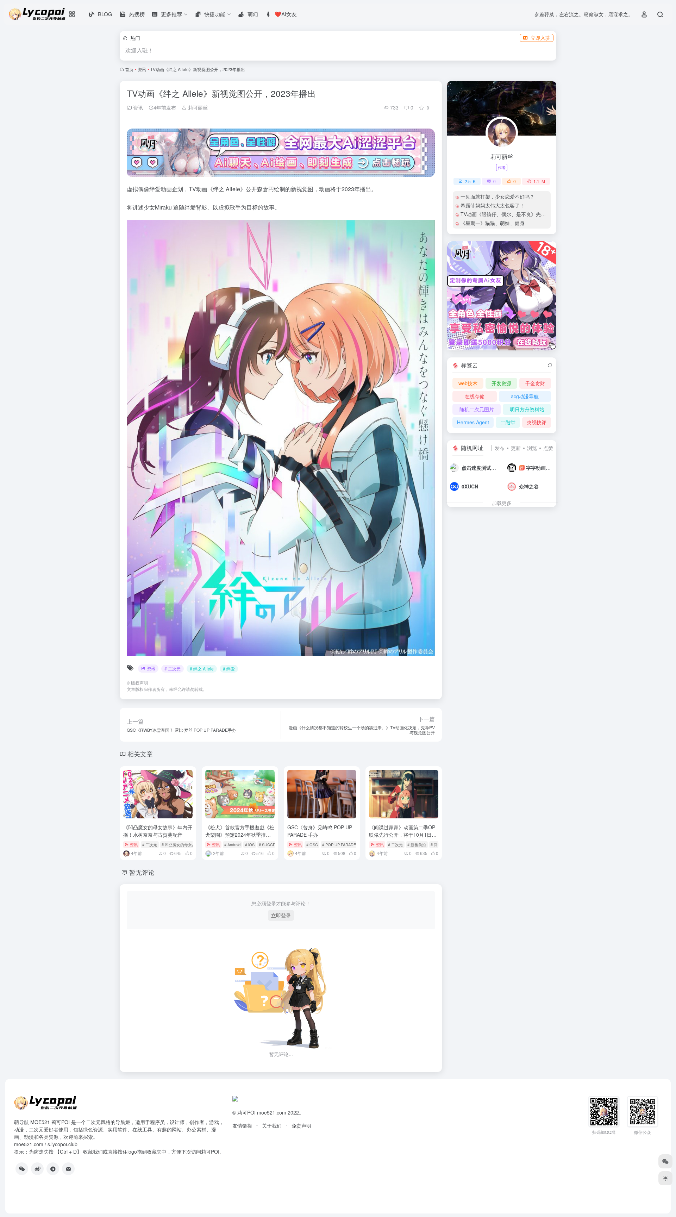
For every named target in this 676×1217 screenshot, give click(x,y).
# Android (232, 844)
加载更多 (502, 502)
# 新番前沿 (416, 844)
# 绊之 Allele (202, 669)
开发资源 (501, 383)
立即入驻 (540, 37)
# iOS (250, 844)
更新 (516, 447)
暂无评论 (142, 871)
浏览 (532, 447)
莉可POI (246, 1112)
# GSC (312, 844)
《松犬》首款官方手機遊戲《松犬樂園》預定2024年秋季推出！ (239, 834)
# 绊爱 (229, 669)
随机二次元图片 (476, 409)
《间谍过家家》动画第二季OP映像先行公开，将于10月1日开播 (403, 834)
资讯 (142, 69)
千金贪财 (535, 383)
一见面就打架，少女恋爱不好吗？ (497, 196)
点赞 (548, 447)
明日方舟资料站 (527, 409)
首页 (129, 69)
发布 (500, 447)
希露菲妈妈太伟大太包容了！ (493, 205)
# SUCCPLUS (271, 844)
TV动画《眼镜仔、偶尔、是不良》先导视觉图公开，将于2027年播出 (536, 214)
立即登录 (281, 915)
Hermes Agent (473, 422)
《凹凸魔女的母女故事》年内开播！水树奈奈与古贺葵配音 (157, 831)
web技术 (467, 383)
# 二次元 (172, 669)
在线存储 (474, 396)
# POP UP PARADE (339, 844)
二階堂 (508, 422)
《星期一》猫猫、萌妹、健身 (493, 222)
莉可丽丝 (197, 107)
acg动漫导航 (525, 396)
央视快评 (536, 422)
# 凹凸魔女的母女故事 (181, 844)
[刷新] (550, 365)
